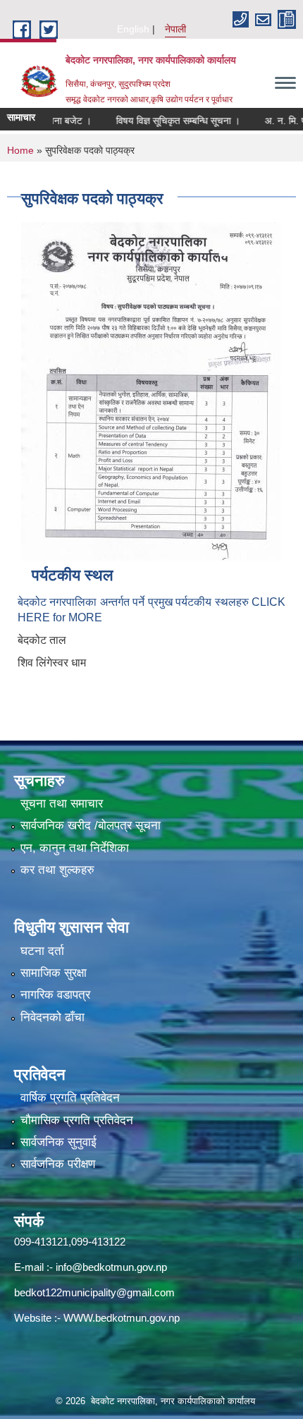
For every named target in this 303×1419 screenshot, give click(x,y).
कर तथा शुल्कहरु (57, 870)
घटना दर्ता (42, 951)
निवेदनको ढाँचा (52, 1017)
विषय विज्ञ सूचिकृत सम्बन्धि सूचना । (164, 120)
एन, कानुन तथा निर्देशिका (74, 848)
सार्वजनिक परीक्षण (57, 1164)
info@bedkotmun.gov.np (111, 1267)
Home (20, 150)
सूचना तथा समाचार (61, 803)
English (133, 29)
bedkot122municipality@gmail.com (94, 1292)
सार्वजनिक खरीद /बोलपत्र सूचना (90, 825)
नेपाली (175, 29)
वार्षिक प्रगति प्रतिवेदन (70, 1097)
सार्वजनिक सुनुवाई (58, 1142)
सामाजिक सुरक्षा (53, 973)
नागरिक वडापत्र (55, 994)
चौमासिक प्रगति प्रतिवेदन (76, 1120)
